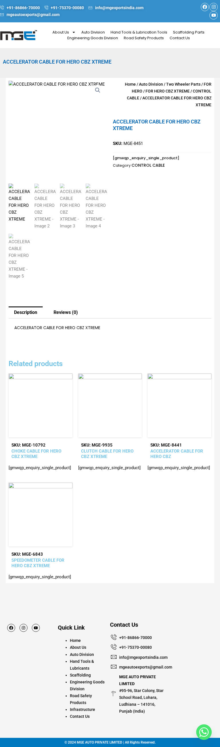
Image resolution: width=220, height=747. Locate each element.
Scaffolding (80, 675)
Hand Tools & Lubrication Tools (139, 32)
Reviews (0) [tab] (66, 312)
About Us (60, 32)
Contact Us (180, 38)
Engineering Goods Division (92, 38)
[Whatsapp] (204, 732)
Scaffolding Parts (189, 32)
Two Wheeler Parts (183, 84)
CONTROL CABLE (148, 165)
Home (130, 84)
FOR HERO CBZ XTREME (168, 91)
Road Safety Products (144, 38)
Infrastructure (82, 709)
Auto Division (93, 32)
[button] (98, 90)
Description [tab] (25, 312)
